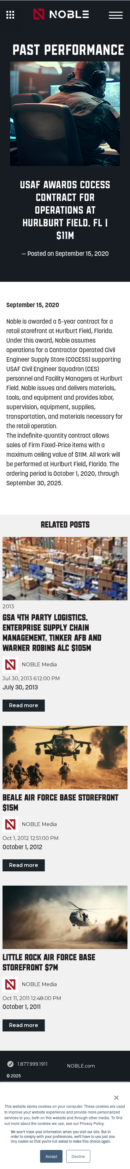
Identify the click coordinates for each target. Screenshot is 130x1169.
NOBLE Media (39, 664)
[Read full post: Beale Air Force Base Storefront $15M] (65, 757)
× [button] (116, 1095)
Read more (23, 705)
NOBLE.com (81, 1066)
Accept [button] (51, 1156)
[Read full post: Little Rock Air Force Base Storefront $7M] (65, 917)
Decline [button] (78, 1156)
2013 (8, 607)
